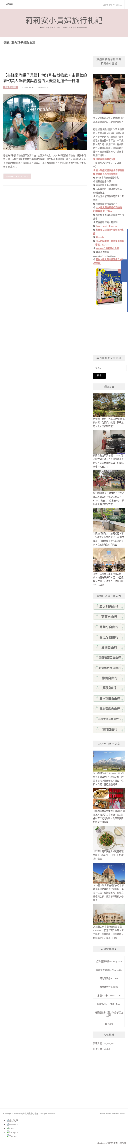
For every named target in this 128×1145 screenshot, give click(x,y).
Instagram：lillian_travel (108, 226)
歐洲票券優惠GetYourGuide (109, 970)
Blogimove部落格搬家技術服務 (111, 1143)
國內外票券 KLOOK (109, 978)
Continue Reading (17, 176)
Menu (9, 4)
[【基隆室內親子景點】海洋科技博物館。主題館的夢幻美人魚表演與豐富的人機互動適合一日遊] (45, 121)
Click (124, 270)
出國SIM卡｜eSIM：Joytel (109, 1004)
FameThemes (119, 1114)
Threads (100, 237)
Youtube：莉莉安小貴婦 (107, 248)
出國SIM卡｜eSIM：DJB (109, 995)
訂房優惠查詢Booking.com (109, 961)
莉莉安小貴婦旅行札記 (64, 20)
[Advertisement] (64, 63)
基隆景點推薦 (10, 87)
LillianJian (28, 87)
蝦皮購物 (109, 1024)
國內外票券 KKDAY (109, 987)
